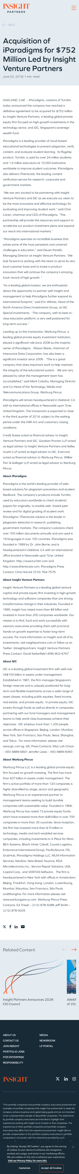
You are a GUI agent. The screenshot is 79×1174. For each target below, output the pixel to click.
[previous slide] (65, 949)
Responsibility (13, 1062)
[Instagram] (74, 1079)
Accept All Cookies (51, 1168)
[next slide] (72, 949)
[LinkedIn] (66, 1079)
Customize (24, 1168)
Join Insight (11, 1046)
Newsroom (47, 1040)
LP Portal (46, 1046)
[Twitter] (58, 1079)
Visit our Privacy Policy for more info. (27, 1160)
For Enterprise (13, 1057)
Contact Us (11, 1040)
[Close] (73, 1147)
